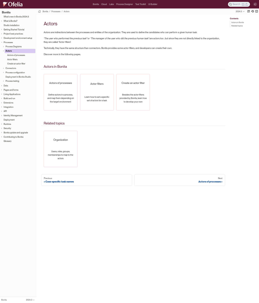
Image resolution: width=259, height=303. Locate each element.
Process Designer (124, 4)
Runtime (7, 124)
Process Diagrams (14, 46)
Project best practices (13, 34)
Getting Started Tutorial (14, 29)
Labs (111, 4)
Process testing (12, 81)
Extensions (8, 102)
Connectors (11, 68)
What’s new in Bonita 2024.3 (16, 16)
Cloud (104, 4)
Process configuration (15, 72)
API (5, 111)
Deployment (9, 120)
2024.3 (239, 11)
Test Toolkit (140, 4)
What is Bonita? (10, 21)
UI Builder (152, 4)
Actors (9, 51)
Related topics (237, 26)
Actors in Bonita (237, 22)
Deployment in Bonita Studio (18, 77)
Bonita (96, 4)
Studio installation (11, 25)
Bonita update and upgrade (16, 132)
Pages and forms (11, 90)
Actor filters (12, 59)
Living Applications (12, 94)
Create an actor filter (16, 63)
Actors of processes (16, 55)
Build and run (9, 98)
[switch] (255, 4)
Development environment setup (18, 38)
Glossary (7, 141)
